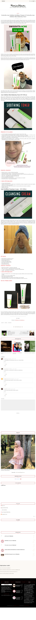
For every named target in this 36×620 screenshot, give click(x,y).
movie (25, 595)
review (6, 322)
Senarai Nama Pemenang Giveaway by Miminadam (12, 554)
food (32, 587)
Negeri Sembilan (28, 595)
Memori (25, 594)
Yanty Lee (3, 505)
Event (28, 587)
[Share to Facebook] (14, 327)
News (31, 595)
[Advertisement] (18, 424)
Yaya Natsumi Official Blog (6, 512)
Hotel (25, 589)
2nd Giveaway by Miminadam (18, 585)
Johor (27, 590)
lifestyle (28, 592)
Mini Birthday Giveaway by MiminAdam (10, 540)
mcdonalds (25, 593)
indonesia (27, 589)
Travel (25, 602)
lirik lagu (33, 592)
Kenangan (32, 590)
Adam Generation (26, 584)
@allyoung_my (17, 320)
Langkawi (32, 591)
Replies (6, 364)
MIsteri (30, 594)
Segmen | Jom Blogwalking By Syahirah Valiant (7, 573)
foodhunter (26, 588)
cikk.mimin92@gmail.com (20, 472)
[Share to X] (16, 327)
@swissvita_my (22, 320)
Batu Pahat (28, 585)
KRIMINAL (25, 591)
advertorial (32, 584)
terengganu (31, 601)
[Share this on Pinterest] (18, 327)
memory (28, 594)
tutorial (28, 602)
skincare (9, 322)
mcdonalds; (28, 593)
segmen (30, 599)
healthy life (29, 588)
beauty (18, 13)
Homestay (33, 588)
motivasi (32, 594)
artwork (25, 585)
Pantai (28, 596)
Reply (5, 361)
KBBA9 (29, 590)
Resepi (25, 599)
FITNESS (30, 587)
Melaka (31, 593)
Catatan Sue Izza (4, 514)
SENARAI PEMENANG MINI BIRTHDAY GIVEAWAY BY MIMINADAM (14, 549)
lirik (31, 592)
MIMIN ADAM (16, 605)
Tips (33, 601)
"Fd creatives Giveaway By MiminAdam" (10, 545)
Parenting (30, 596)
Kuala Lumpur (29, 591)
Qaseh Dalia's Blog (5, 507)
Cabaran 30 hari (27, 586)
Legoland (25, 592)
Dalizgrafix (25, 587)
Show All (34, 516)
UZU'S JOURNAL (4, 509)
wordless (31, 602)
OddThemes (27, 605)
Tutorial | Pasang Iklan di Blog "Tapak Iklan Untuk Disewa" (8, 571)
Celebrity (31, 586)
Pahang (26, 596)
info (29, 589)
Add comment (2, 398)
